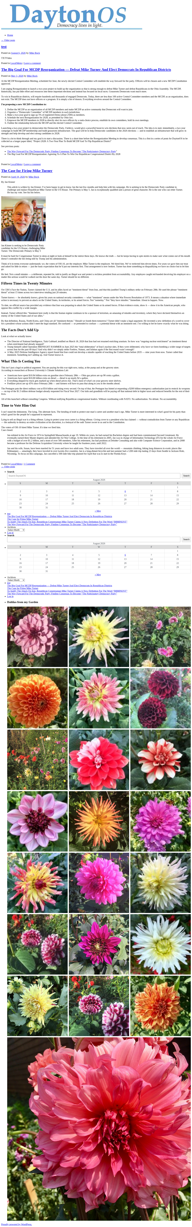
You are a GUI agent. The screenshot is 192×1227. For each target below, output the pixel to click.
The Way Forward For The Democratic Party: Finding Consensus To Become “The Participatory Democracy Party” (62, 524)
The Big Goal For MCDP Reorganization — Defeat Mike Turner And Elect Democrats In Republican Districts (86, 69)
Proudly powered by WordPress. (16, 1224)
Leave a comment (32, 63)
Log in (10, 532)
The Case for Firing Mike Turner (26, 171)
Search (10, 471)
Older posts (8, 40)
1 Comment (29, 464)
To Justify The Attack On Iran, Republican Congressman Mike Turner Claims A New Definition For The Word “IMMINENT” (67, 521)
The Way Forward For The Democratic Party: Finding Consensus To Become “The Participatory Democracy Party (61, 151)
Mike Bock (34, 53)
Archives (11, 527)
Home (10, 35)
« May (98, 511)
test (4, 47)
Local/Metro (16, 63)
